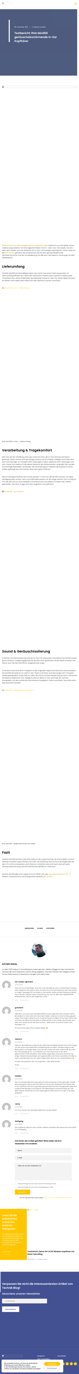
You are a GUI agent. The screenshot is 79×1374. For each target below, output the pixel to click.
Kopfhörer (50, 928)
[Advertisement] (39, 897)
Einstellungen (52, 1368)
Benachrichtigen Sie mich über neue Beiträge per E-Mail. (35, 1187)
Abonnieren (10, 1309)
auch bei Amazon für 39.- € (60, 874)
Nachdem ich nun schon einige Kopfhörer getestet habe (25, 245)
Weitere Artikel (6, 1251)
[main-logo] (7, 3)
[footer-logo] (12, 1358)
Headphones (29, 928)
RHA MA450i (10, 253)
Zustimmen (52, 1364)
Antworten (24, 1000)
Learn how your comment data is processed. (58, 1198)
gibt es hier (47, 876)
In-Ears (40, 928)
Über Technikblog (43, 1359)
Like (16, 1000)
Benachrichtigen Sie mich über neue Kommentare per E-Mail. (37, 1184)
